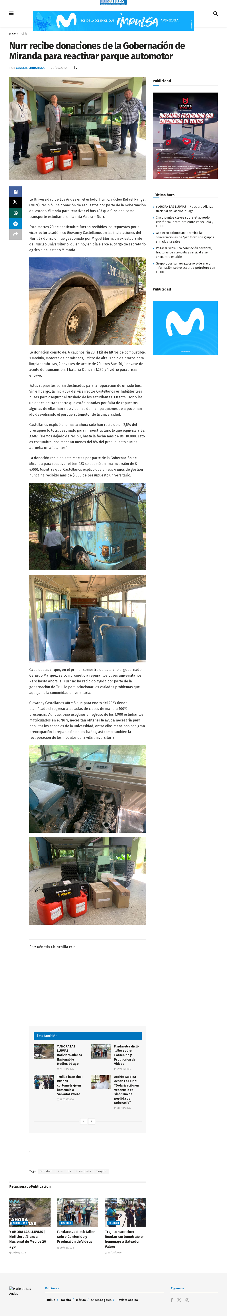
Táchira (66, 1300)
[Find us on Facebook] (171, 1300)
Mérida (81, 1300)
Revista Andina (127, 1300)
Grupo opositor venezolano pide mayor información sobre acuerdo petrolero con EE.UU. (185, 268)
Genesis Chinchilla (30, 67)
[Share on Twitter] (15, 202)
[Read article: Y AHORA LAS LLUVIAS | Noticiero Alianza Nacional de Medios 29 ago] (44, 1051)
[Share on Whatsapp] (15, 213)
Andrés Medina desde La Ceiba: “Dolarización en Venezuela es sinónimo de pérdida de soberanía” (126, 1090)
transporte (83, 1171)
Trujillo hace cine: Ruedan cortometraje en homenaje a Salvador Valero (69, 1085)
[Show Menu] (11, 13)
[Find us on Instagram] (187, 1300)
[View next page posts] (91, 1121)
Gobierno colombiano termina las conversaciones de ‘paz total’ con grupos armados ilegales (185, 237)
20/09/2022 (59, 67)
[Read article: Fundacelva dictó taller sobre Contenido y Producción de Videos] (101, 1051)
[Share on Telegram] (15, 223)
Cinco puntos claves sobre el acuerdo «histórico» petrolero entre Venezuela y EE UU (184, 222)
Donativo (46, 1171)
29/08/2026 (66, 1069)
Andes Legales (101, 1300)
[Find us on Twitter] (179, 1300)
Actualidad (20, 1223)
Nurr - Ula (64, 1171)
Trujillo (23, 33)
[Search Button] (215, 13)
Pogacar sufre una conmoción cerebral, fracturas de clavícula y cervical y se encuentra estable (184, 252)
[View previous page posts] (83, 1121)
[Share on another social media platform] (15, 234)
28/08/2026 (123, 1108)
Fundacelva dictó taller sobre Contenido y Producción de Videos (126, 1055)
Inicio (12, 33)
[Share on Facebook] (15, 191)
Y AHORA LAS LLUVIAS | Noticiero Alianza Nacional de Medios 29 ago (69, 1055)
